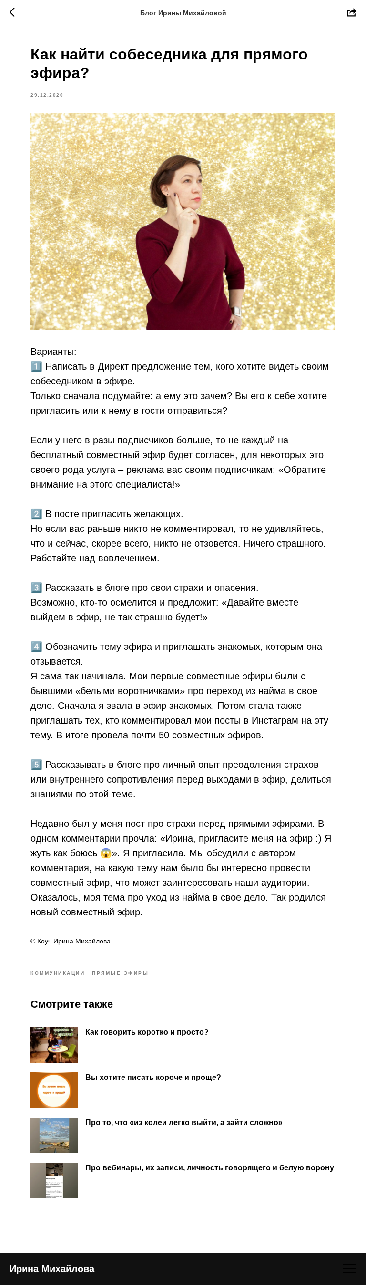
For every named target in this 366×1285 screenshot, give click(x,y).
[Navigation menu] (349, 1269)
